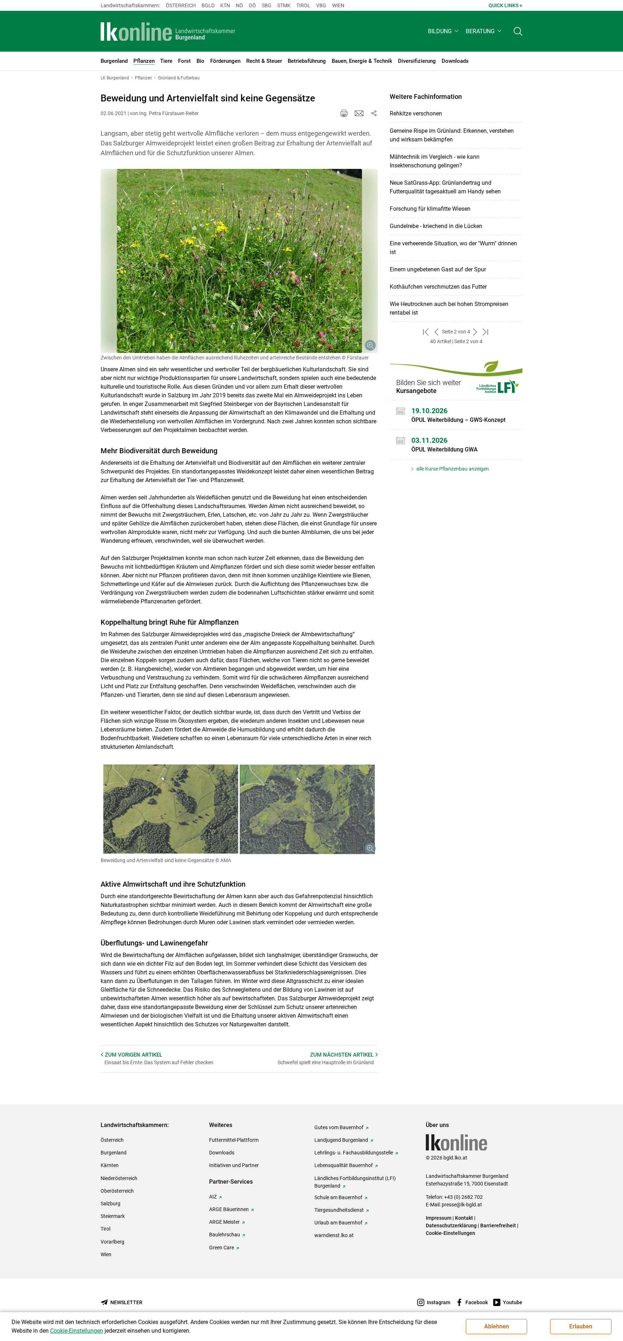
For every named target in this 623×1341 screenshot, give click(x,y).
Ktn (225, 5)
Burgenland (114, 1153)
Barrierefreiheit (498, 1225)
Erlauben (580, 1326)
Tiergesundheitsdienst (339, 1210)
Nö (239, 5)
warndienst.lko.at (334, 1235)
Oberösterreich (117, 1191)
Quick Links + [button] (505, 5)
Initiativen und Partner (234, 1165)
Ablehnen (496, 1326)
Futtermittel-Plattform (234, 1140)
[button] (444, 31)
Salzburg (110, 1203)
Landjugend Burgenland (341, 1140)
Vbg (321, 5)
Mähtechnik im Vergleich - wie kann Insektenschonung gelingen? (435, 161)
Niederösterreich (119, 1178)
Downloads (221, 1153)
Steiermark (113, 1216)
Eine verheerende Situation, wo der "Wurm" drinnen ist (453, 247)
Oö (252, 5)
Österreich (181, 5)
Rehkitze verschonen (416, 113)
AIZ (213, 1197)
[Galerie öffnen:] (239, 261)
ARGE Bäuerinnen (229, 1209)
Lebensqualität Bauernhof (343, 1165)
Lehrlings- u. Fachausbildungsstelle (353, 1153)
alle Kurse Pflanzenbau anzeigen (452, 469)
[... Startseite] (168, 31)
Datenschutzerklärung (451, 1225)
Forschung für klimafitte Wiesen (430, 208)
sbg (266, 5)
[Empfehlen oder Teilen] (373, 113)
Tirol (303, 5)
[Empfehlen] (359, 113)
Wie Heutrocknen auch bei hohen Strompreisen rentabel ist (449, 308)
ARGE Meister (224, 1222)
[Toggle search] (518, 31)
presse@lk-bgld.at (462, 1204)
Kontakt (464, 1218)
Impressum (438, 1218)
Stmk (284, 5)
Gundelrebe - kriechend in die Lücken (436, 226)
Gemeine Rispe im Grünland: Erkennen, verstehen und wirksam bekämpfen (452, 135)
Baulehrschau (224, 1234)
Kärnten (110, 1165)
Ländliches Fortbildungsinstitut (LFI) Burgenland (355, 1182)
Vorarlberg (112, 1242)
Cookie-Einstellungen (450, 1233)
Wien (338, 5)
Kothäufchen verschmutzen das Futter (438, 286)
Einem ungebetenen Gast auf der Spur (438, 269)
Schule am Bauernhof (338, 1197)
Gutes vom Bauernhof (338, 1127)
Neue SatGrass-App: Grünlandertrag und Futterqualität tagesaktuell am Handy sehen (445, 187)
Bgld (208, 5)
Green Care (221, 1247)
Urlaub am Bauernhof (338, 1223)
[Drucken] (344, 113)
